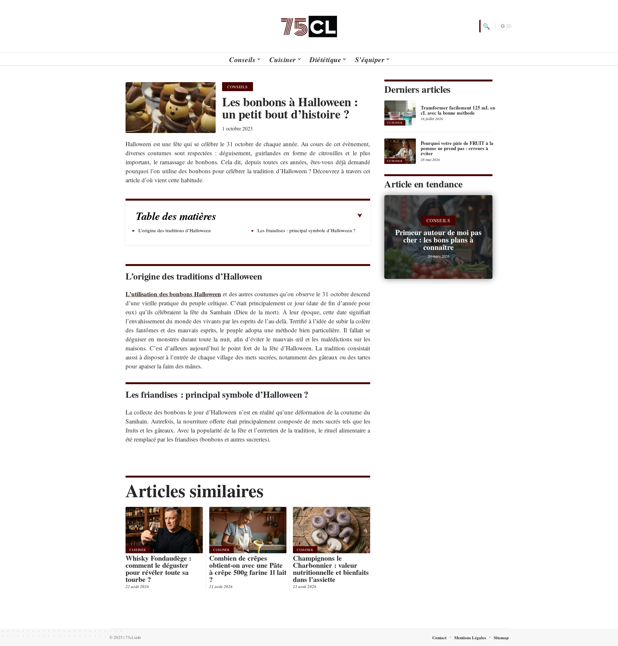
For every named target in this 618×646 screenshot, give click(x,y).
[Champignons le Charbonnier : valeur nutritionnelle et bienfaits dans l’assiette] (331, 530)
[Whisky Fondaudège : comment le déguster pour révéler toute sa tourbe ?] (164, 530)
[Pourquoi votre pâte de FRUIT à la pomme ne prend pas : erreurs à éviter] (400, 151)
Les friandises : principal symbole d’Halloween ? (306, 230)
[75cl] (309, 26)
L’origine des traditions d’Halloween (174, 230)
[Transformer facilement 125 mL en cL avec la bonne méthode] (400, 113)
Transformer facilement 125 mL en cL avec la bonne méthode (458, 110)
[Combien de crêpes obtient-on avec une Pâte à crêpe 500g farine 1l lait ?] (247, 530)
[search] (485, 26)
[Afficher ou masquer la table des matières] (289, 216)
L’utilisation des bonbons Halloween (173, 294)
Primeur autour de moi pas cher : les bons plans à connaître (438, 239)
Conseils (237, 86)
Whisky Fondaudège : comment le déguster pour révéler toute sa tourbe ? (158, 568)
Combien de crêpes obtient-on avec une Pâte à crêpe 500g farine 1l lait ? (247, 568)
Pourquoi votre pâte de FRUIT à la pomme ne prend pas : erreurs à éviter (457, 148)
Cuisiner (137, 549)
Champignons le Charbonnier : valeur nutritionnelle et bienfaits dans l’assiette (331, 568)
